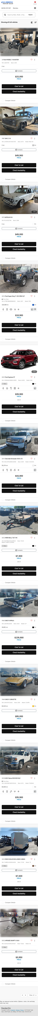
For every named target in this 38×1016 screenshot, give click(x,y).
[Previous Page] (22, 995)
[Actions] (34, 59)
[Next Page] (25, 995)
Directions (15, 8)
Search (30, 14)
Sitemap (18, 1010)
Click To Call (19, 86)
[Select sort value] (35, 22)
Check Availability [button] (19, 92)
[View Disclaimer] (18, 309)
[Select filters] (32, 22)
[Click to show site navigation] (35, 8)
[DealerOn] (6, 1008)
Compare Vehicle (10, 100)
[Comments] (32, 309)
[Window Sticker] (35, 309)
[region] (19, 402)
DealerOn (13, 1010)
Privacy (22, 1010)
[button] (6, 8)
